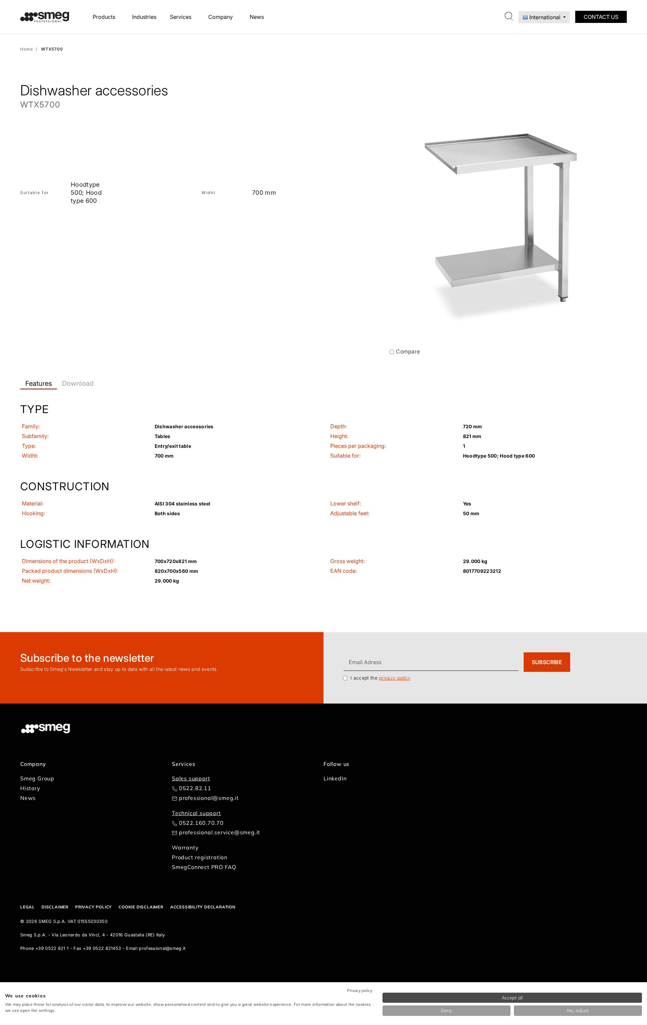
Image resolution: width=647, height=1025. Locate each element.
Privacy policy (93, 906)
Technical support (196, 813)
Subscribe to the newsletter (87, 658)
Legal (27, 906)
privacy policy (394, 678)
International (545, 17)
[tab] (38, 383)
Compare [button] (408, 351)
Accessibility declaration (203, 906)
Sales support (191, 778)
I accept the (380, 678)
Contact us (601, 16)
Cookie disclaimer (141, 906)
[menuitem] (106, 17)
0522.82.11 (195, 788)
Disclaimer (54, 906)
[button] (323, 435)
